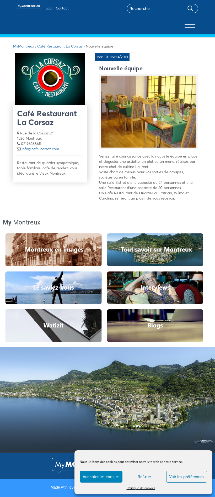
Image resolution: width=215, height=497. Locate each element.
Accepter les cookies (101, 476)
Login (50, 8)
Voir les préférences (186, 476)
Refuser (144, 476)
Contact (62, 8)
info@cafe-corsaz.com (40, 149)
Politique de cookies (141, 488)
